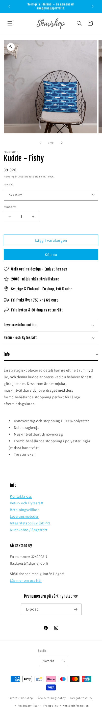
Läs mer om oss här (26, 580)
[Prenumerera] (75, 609)
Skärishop (26, 698)
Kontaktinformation (76, 705)
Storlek (9, 185)
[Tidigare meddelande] (9, 6)
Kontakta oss (21, 496)
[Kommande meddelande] (92, 6)
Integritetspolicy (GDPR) (30, 523)
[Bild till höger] (61, 142)
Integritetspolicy (81, 698)
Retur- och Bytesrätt (27, 503)
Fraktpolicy (50, 705)
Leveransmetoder (24, 516)
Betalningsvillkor (24, 509)
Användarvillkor (28, 705)
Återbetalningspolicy (52, 698)
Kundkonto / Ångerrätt (29, 529)
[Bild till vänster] (40, 142)
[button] (9, 23)
